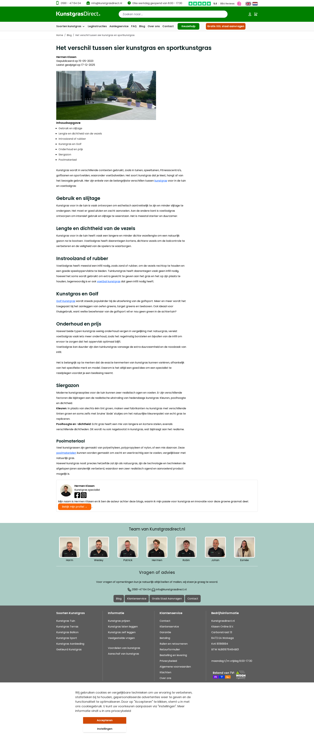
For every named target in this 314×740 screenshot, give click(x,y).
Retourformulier (170, 649)
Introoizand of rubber (72, 139)
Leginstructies (97, 26)
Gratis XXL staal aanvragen (225, 26)
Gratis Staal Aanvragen (167, 598)
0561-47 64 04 (141, 589)
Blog (142, 26)
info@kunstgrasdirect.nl (106, 3)
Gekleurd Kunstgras (69, 649)
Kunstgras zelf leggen (122, 632)
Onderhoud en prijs (71, 149)
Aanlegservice (119, 26)
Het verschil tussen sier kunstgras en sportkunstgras (105, 35)
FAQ (134, 26)
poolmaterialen (66, 453)
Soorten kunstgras (69, 26)
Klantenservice (136, 598)
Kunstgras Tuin (65, 621)
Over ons (154, 26)
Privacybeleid (168, 661)
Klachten (165, 672)
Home (59, 35)
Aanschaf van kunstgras (123, 654)
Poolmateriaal (68, 160)
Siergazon (65, 154)
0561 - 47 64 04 (71, 3)
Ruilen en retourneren (174, 644)
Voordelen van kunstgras (124, 648)
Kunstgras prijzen (119, 621)
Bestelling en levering (173, 655)
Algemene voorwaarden (175, 667)
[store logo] (78, 14)
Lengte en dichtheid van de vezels (80, 133)
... (77, 507)
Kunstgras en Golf (70, 144)
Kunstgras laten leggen (123, 626)
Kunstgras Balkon (67, 632)
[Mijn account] (250, 14)
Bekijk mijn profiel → (74, 507)
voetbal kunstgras (108, 281)
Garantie (165, 632)
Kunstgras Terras (67, 626)
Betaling (165, 638)
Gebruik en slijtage (70, 128)
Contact (168, 26)
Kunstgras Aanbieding (70, 644)
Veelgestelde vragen (121, 638)
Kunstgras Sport (66, 638)
